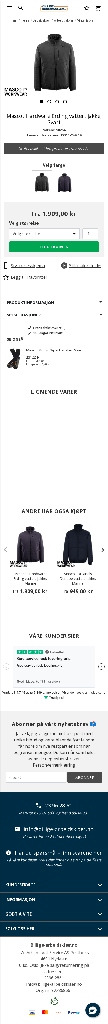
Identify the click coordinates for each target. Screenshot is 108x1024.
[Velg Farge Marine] (65, 184)
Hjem (13, 20)
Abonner (84, 777)
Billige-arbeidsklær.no (54, 945)
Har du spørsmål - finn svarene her (58, 852)
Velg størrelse (24, 223)
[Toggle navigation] (9, 7)
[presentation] (100, 550)
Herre (25, 20)
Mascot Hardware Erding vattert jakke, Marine (30, 579)
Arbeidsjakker (63, 20)
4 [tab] (65, 101)
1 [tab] (41, 101)
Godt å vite (18, 914)
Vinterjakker (86, 20)
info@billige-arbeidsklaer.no (59, 829)
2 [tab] (49, 101)
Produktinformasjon (30, 302)
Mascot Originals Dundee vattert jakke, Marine (78, 579)
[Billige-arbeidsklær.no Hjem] (54, 7)
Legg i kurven (54, 246)
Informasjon (20, 899)
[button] (92, 1010)
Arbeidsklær (41, 20)
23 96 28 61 (58, 805)
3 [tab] (57, 101)
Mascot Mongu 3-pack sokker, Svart (54, 350)
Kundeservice (20, 885)
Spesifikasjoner (24, 315)
